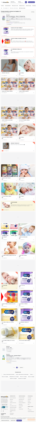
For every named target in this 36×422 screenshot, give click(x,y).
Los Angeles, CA (6, 8)
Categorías (29, 402)
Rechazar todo (13, 420)
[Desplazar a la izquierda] (1, 374)
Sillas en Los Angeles (31, 376)
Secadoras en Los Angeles (22, 378)
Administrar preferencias (5, 420)
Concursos (29, 399)
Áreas (28, 404)
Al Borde (20, 407)
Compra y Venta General (14, 8)
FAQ (28, 408)
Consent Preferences (31, 411)
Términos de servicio (13, 402)
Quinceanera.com (21, 399)
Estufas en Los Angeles (13, 378)
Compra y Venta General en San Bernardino (22, 374)
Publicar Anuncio (31, 2)
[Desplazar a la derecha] (34, 374)
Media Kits (11, 399)
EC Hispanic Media (21, 397)
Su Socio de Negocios (22, 402)
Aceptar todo (19, 420)
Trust (10, 404)
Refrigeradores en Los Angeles (14, 376)
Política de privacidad (13, 407)
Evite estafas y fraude (13, 405)
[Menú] (1, 2)
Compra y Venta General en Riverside (8, 374)
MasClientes (20, 404)
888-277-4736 (4, 404)
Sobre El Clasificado (13, 397)
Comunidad (29, 397)
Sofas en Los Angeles (5, 376)
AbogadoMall (21, 405)
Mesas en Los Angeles (23, 376)
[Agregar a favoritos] (33, 35)
